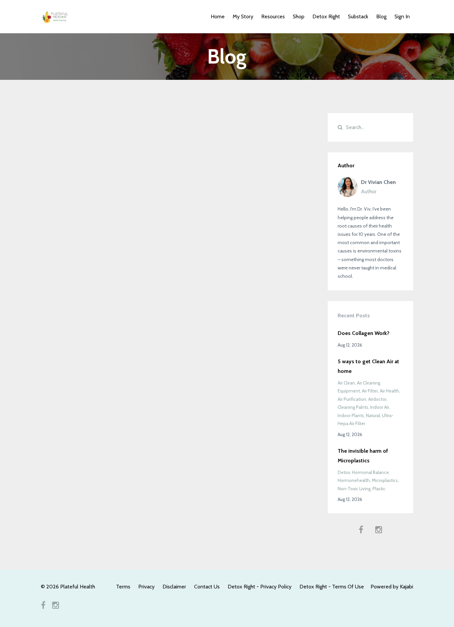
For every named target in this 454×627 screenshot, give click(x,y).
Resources (273, 16)
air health (389, 390)
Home (218, 16)
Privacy (146, 586)
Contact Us (207, 586)
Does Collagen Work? (364, 333)
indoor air (379, 407)
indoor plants (351, 415)
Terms (123, 586)
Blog (381, 16)
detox (344, 472)
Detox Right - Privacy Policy (259, 586)
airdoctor (377, 399)
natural (373, 415)
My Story (243, 16)
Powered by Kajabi (392, 586)
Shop (298, 16)
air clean (346, 383)
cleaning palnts (353, 407)
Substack (358, 16)
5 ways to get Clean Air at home (368, 366)
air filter (370, 390)
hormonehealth (354, 480)
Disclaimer (174, 586)
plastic (379, 488)
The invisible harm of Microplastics (363, 456)
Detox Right (326, 16)
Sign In (402, 16)
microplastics (385, 480)
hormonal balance (370, 472)
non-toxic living (354, 488)
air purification (352, 399)
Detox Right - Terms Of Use (331, 586)
